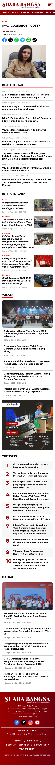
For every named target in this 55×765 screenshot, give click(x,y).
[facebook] (17, 724)
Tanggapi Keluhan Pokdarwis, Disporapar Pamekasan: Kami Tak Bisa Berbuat (27, 362)
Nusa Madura (42, 734)
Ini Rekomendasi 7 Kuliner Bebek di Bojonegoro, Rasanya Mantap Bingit (31, 542)
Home (6, 12)
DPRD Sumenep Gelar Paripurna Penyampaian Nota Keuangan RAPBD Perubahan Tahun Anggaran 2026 (24, 661)
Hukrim (25, 12)
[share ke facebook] (5, 41)
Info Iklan (32, 741)
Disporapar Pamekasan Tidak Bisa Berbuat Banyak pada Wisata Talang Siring (24, 349)
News (15, 12)
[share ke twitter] (11, 41)
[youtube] (38, 724)
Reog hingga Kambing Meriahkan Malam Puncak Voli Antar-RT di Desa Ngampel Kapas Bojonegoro (31, 496)
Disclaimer (40, 745)
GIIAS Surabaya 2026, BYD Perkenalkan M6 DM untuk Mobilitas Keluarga (16, 281)
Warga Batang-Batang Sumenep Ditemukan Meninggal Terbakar (15, 206)
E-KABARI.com (14, 734)
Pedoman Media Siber (17, 745)
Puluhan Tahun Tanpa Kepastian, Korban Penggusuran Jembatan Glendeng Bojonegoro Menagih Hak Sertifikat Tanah (18, 242)
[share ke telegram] (23, 41)
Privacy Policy (26, 749)
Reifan (6, 31)
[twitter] (24, 724)
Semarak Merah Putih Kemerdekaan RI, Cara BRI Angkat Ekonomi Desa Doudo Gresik (25, 616)
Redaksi (18, 741)
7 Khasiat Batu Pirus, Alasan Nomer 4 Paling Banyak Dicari (29, 552)
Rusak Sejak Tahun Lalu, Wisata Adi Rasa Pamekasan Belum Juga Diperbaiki (27, 390)
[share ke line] (29, 41)
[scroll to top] (51, 748)
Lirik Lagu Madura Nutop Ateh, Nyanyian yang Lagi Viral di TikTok (31, 517)
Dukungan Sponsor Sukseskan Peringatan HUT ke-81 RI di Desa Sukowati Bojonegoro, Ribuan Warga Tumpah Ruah (30, 563)
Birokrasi (37, 12)
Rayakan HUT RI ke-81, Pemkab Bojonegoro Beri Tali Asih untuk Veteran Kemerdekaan (26, 676)
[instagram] (31, 724)
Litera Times (28, 734)
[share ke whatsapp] (17, 41)
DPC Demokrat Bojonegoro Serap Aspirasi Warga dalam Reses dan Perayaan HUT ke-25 (27, 631)
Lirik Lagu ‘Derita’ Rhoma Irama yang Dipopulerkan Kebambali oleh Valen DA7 (30, 484)
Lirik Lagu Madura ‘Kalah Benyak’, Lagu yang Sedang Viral (31, 465)
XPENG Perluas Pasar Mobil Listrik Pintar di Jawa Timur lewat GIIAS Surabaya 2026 (17, 222)
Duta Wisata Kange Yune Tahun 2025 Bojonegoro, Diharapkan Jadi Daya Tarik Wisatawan (26, 334)
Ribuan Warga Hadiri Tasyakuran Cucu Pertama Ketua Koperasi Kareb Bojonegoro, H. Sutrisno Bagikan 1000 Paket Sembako (30, 529)
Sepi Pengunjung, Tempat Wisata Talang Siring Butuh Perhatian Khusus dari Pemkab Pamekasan (27, 376)
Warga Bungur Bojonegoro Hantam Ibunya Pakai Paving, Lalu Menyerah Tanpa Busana (31, 508)
